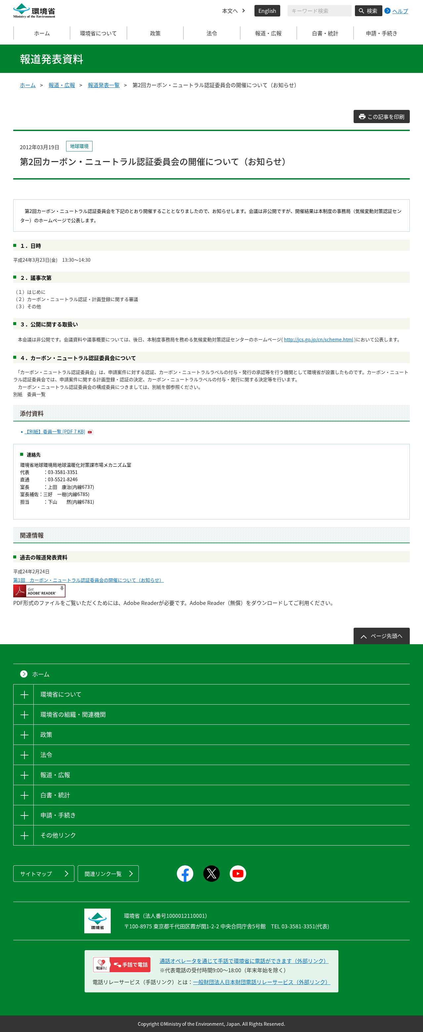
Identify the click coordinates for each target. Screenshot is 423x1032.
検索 (372, 11)
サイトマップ (36, 874)
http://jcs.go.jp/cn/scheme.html (318, 339)
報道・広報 (62, 85)
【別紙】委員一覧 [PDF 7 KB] (54, 431)
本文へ (230, 11)
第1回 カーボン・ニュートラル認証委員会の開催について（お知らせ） (88, 580)
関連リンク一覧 (103, 874)
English (267, 11)
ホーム (42, 33)
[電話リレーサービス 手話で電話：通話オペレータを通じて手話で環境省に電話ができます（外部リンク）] (122, 964)
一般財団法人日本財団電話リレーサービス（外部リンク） (261, 982)
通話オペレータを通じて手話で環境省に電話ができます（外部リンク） (244, 961)
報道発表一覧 (104, 85)
